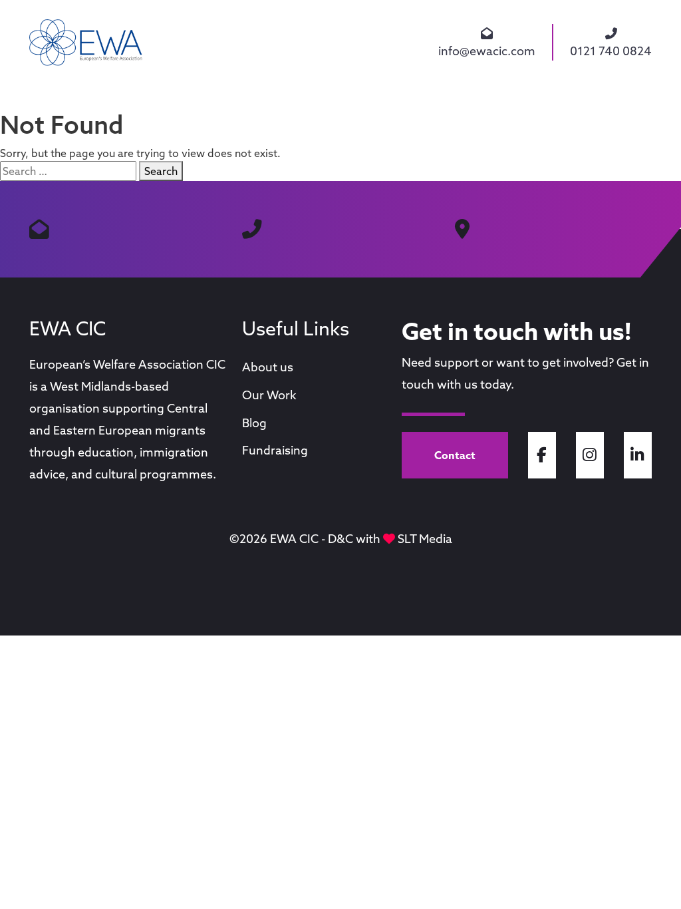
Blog (254, 423)
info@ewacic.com (486, 51)
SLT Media (425, 538)
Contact (455, 455)
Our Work (269, 395)
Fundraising (275, 450)
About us (267, 367)
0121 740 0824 (611, 51)
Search (161, 171)
